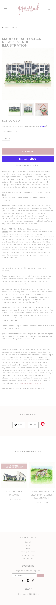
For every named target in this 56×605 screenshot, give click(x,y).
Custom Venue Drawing (30, 383)
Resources (28, 558)
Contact (28, 545)
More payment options (28, 165)
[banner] (29, 9)
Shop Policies (28, 555)
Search (28, 542)
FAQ (28, 548)
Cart (49, 9)
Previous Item (10, 28)
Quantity (6, 138)
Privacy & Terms (28, 552)
